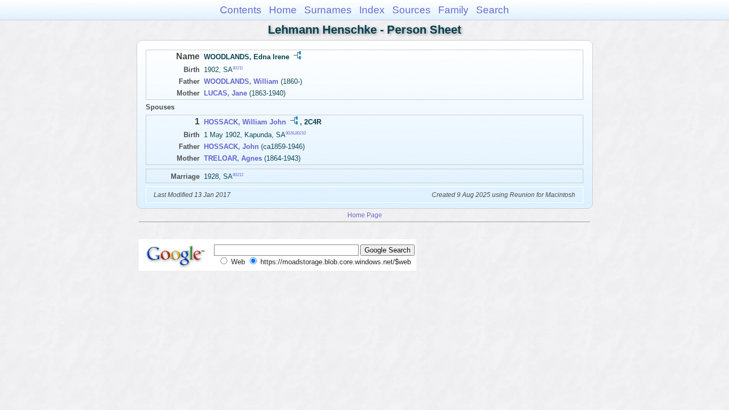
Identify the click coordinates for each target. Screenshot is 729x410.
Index (372, 9)
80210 (300, 133)
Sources (411, 9)
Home (283, 9)
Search (492, 9)
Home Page (364, 214)
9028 (290, 133)
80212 (238, 174)
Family (453, 9)
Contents (241, 9)
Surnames (328, 9)
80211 (238, 68)
